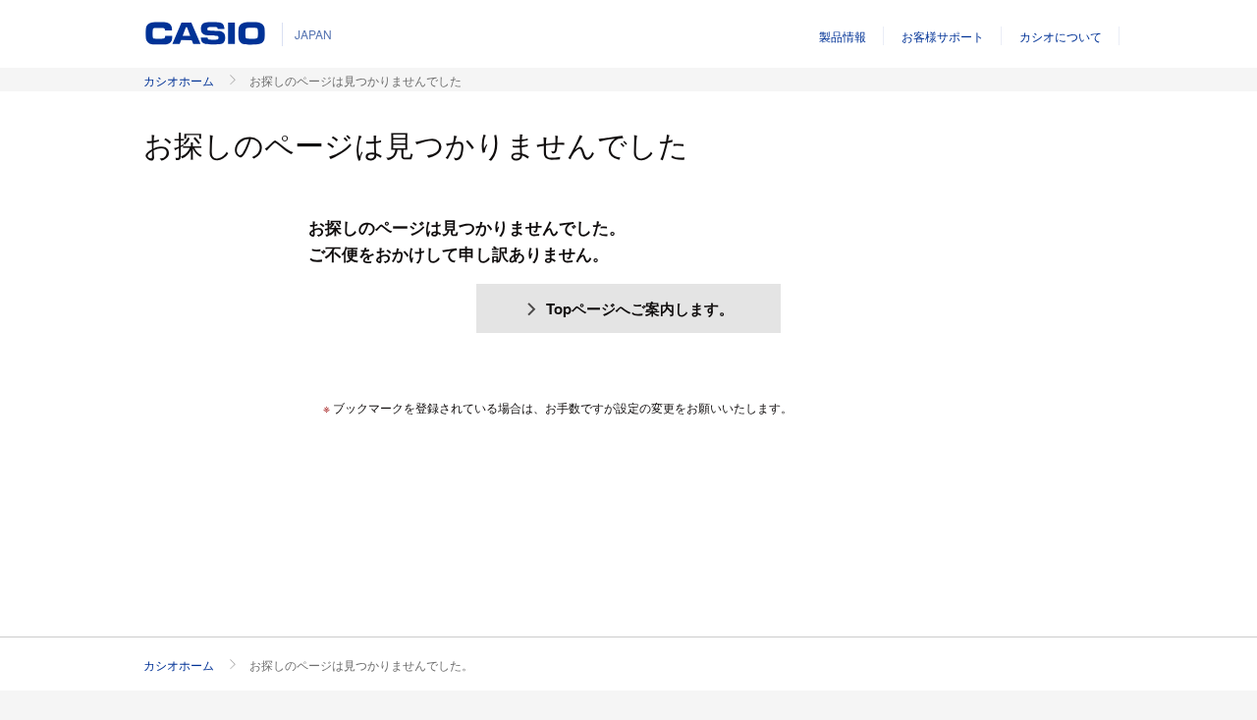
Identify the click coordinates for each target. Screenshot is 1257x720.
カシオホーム (178, 80)
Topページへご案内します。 (640, 308)
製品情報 (842, 36)
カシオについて (1060, 36)
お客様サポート (943, 36)
